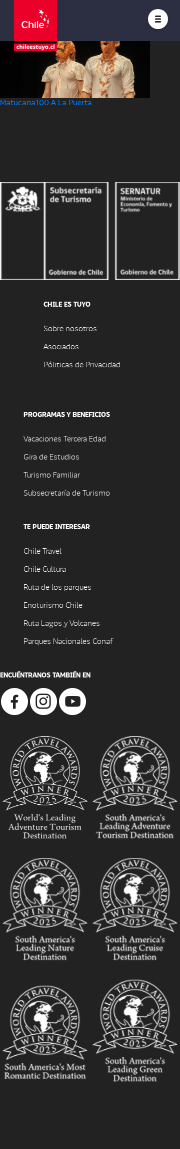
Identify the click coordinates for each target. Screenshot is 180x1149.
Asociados (61, 346)
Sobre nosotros (70, 328)
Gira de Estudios (52, 456)
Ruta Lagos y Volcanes (62, 622)
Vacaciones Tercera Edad (65, 438)
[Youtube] (72, 700)
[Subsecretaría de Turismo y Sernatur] (90, 229)
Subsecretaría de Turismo (67, 492)
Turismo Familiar (52, 474)
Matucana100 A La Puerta (46, 102)
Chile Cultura (45, 568)
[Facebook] (14, 700)
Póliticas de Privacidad (82, 364)
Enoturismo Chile (53, 604)
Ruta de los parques (58, 586)
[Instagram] (43, 700)
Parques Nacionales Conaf (68, 640)
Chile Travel (43, 550)
